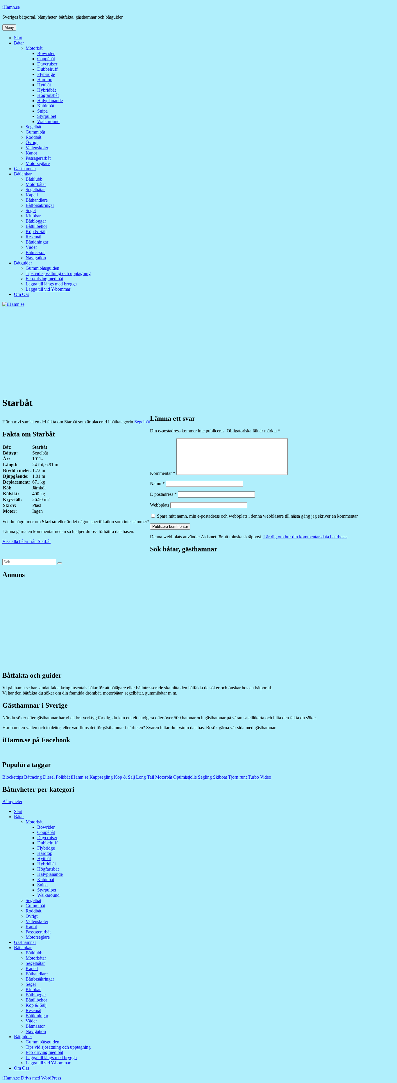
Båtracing (33, 777)
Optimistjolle (185, 777)
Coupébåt (46, 58)
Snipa (42, 111)
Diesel (49, 777)
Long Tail (145, 777)
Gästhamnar (25, 168)
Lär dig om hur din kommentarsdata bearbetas (305, 536)
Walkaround (48, 121)
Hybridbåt (46, 90)
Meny (9, 27)
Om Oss (21, 294)
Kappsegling (101, 777)
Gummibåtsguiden (42, 268)
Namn (157, 483)
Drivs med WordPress (41, 1077)
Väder (31, 247)
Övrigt (31, 142)
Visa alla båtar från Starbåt (26, 541)
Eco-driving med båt (44, 278)
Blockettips (12, 777)
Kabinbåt (45, 105)
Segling (205, 777)
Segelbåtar (35, 189)
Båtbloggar (36, 221)
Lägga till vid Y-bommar (48, 289)
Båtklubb (34, 179)
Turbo (253, 777)
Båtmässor (35, 252)
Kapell (32, 194)
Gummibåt (35, 131)
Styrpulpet (46, 116)
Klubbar (33, 215)
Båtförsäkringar (40, 205)
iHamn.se (11, 7)
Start (18, 37)
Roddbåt (33, 137)
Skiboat (220, 777)
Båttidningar (37, 241)
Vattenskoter (37, 147)
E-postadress (163, 494)
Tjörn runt (237, 777)
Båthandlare (37, 200)
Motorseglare (38, 163)
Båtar (19, 42)
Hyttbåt (44, 84)
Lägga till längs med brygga (51, 283)
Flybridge (46, 74)
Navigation (36, 257)
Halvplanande (50, 100)
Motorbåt (34, 48)
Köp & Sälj (36, 231)
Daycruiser (47, 63)
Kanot (31, 152)
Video (265, 777)
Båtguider (23, 262)
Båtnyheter (12, 801)
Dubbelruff (47, 69)
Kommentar (162, 473)
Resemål (33, 236)
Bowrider (46, 53)
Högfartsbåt (48, 95)
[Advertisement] (198, 350)
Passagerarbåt (38, 158)
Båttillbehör (36, 226)
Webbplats (159, 505)
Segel (31, 210)
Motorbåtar (36, 184)
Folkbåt (63, 777)
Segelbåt (33, 126)
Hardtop (44, 79)
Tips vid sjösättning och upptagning (58, 273)
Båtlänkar (23, 173)
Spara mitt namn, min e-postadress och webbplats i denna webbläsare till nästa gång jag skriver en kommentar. (258, 516)
